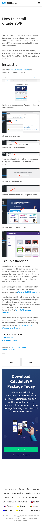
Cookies (5, 493)
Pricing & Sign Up (33, 493)
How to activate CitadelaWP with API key (30, 362)
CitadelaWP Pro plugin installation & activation (11, 362)
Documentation (9, 489)
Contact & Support (12, 498)
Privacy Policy (17, 493)
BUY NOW (21, 449)
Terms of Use (24, 489)
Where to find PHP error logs (28, 292)
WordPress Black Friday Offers (15, 502)
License (36, 489)
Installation (8, 337)
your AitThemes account (19, 70)
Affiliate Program (30, 498)
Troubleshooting (10, 340)
